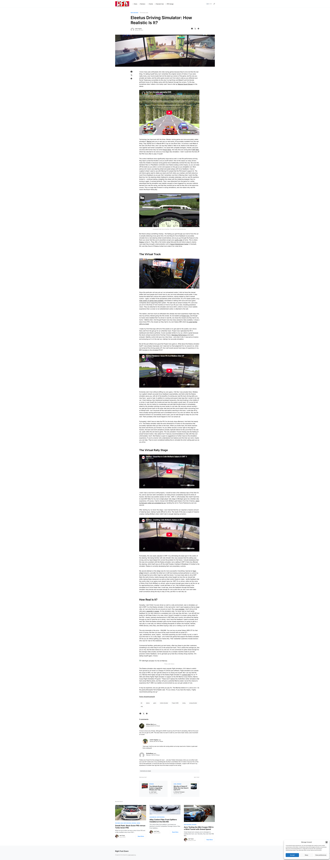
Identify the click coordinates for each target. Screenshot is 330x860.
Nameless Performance (179, 335)
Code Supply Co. (132, 855)
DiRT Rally (195, 150)
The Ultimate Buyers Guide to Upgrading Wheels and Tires (156, 788)
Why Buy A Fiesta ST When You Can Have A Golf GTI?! (181, 788)
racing (183, 703)
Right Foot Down (122, 851)
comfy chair (178, 240)
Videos (138, 823)
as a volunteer (179, 609)
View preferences (320, 855)
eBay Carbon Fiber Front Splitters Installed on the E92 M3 (163, 821)
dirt (141, 703)
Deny (306, 855)
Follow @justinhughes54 (147, 696)
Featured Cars (119, 823)
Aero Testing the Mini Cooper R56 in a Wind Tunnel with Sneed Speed (199, 828)
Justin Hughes (138, 28)
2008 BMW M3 (153, 817)
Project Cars (185, 316)
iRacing (149, 141)
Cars (175, 784)
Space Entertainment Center (179, 244)
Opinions (151, 784)
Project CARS (175, 703)
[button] (326, 842)
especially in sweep (152, 611)
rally (142, 706)
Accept (292, 855)
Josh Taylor (122, 835)
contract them (186, 675)
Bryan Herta (167, 150)
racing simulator (193, 703)
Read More (141, 836)
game (154, 703)
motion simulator (164, 703)
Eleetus (141, 242)
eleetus (148, 703)
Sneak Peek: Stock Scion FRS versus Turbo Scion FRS (130, 827)
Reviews (134, 823)
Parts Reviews (134, 12)
